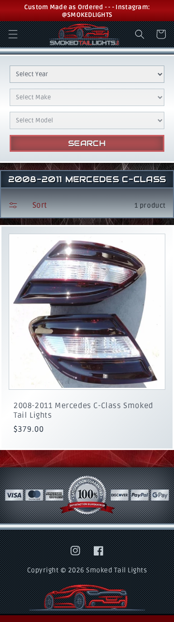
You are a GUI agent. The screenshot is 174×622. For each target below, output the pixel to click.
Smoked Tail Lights (116, 570)
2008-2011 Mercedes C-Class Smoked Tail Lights (83, 410)
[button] (13, 34)
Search (87, 143)
